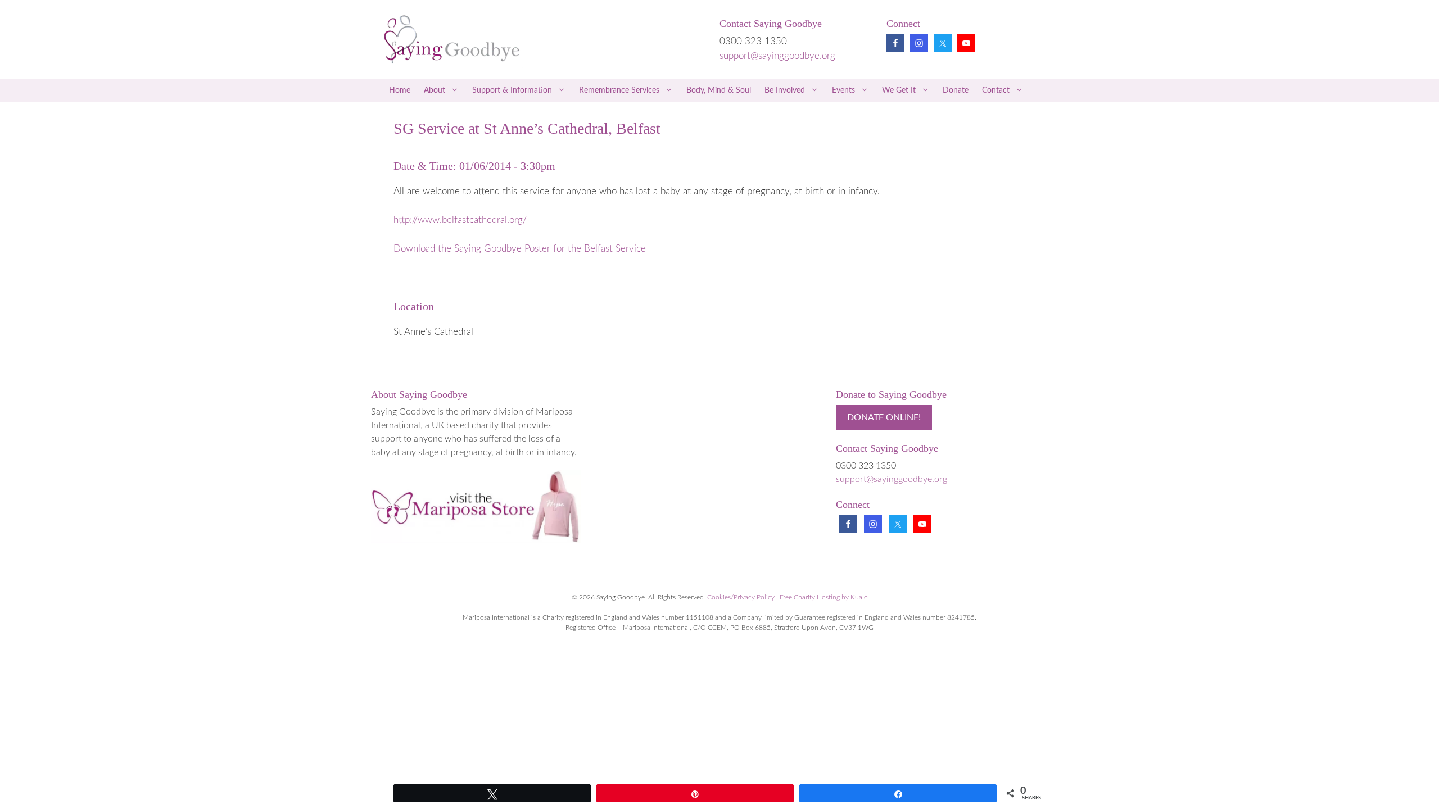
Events (843, 90)
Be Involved (784, 90)
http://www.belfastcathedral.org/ (460, 220)
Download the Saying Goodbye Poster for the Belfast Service (519, 248)
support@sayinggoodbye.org (777, 56)
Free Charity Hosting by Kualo (824, 597)
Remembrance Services (619, 90)
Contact (996, 90)
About (434, 90)
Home (399, 90)
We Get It (899, 90)
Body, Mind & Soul (718, 90)
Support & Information (512, 90)
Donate (956, 90)
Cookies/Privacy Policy (741, 597)
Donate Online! (884, 417)
